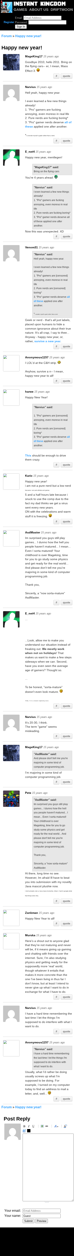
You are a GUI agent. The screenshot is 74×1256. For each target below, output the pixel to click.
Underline (34, 1127)
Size (56, 1127)
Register (9, 22)
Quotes (66, 1127)
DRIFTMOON (62, 10)
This (28, 455)
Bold (25, 1127)
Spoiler (29, 1131)
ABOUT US (39, 10)
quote (66, 76)
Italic (29, 1127)
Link (47, 1127)
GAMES (20, 10)
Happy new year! (28, 36)
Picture (42, 1127)
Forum (6, 36)
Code (25, 1131)
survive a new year (47, 341)
